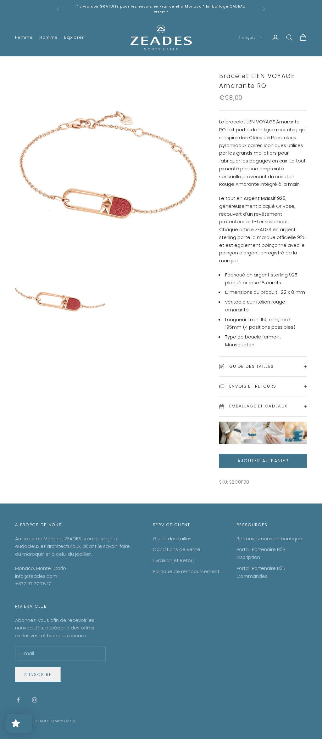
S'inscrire (38, 674)
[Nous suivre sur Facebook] (18, 700)
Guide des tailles (172, 538)
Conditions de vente (176, 549)
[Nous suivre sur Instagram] (34, 700)
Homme (48, 37)
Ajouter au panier (262, 461)
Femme (24, 37)
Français (247, 37)
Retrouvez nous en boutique (269, 538)
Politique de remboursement (186, 571)
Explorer (74, 37)
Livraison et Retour (174, 560)
